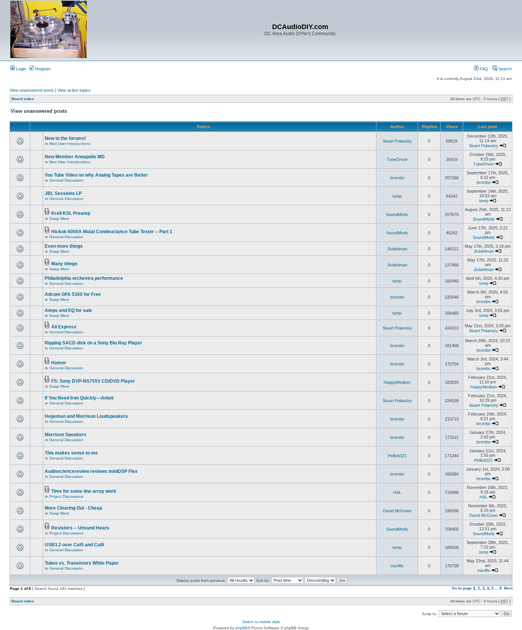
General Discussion (66, 180)
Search (504, 69)
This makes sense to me (71, 453)
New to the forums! (65, 138)
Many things (64, 263)
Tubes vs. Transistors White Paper (82, 563)
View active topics (74, 90)
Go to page (462, 588)
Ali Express (63, 327)
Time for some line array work (83, 491)
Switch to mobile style (261, 622)
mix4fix (397, 565)
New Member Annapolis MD (75, 156)
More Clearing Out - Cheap (73, 508)
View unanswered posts (32, 90)
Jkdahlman (397, 249)
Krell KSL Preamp (70, 213)
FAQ (483, 69)
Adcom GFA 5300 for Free (73, 294)
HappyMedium (397, 382)
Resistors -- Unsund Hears (80, 528)
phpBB (241, 628)
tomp (397, 196)
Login (20, 69)
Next (508, 588)
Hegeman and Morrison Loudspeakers (86, 416)
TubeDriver (397, 159)
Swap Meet (59, 218)
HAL (397, 492)
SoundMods (397, 214)
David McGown (397, 510)
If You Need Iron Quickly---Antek (79, 398)
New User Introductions (69, 143)
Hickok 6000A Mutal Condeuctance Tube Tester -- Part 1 (111, 231)
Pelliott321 (397, 455)
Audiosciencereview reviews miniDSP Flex (91, 471)
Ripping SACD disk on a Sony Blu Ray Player (93, 343)
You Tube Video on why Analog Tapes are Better (96, 175)
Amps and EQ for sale (68, 310)
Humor (58, 362)
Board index (22, 99)
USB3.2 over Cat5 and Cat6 (74, 544)
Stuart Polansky (397, 141)
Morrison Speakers (65, 434)
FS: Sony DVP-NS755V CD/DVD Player (93, 381)
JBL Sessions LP (63, 193)
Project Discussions (66, 496)
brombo (397, 177)
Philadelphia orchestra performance (84, 278)
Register (42, 69)
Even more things (64, 246)
